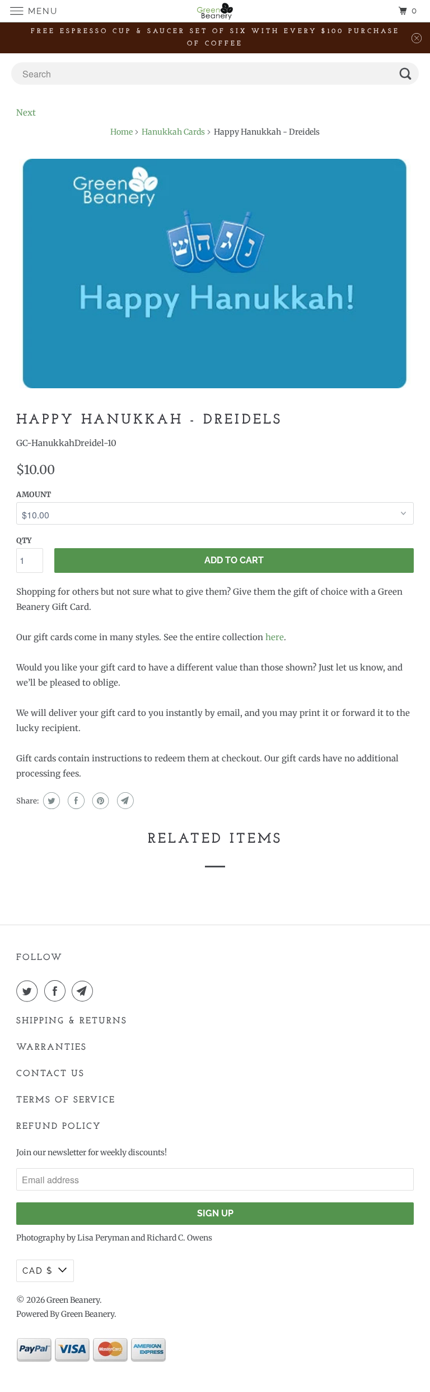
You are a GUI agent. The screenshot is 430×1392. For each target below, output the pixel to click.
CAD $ (37, 1271)
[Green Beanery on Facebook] (57, 990)
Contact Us (50, 1073)
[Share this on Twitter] (50, 800)
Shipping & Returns (71, 1021)
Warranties (51, 1047)
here (274, 637)
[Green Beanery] (215, 11)
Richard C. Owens (179, 1238)
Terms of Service (65, 1100)
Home (121, 132)
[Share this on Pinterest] (99, 800)
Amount (33, 494)
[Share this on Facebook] (75, 800)
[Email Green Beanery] (84, 990)
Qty (23, 540)
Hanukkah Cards (173, 132)
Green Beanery (73, 1300)
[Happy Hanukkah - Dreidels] (215, 273)
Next (26, 112)
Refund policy (58, 1126)
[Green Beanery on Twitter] (29, 990)
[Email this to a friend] (124, 800)
